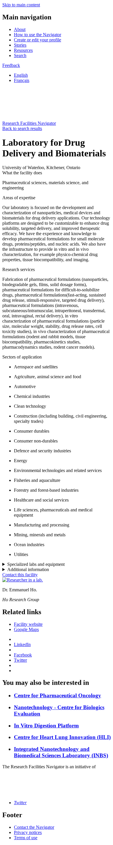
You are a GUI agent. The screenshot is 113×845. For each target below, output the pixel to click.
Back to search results (22, 128)
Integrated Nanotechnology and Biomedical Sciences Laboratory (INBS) (61, 752)
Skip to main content (21, 4)
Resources (23, 50)
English (21, 75)
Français (21, 80)
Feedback (11, 65)
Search (20, 55)
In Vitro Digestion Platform (46, 726)
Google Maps (26, 629)
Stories (20, 45)
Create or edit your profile (37, 39)
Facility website (28, 624)
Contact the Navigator (34, 827)
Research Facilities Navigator (29, 123)
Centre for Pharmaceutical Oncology (57, 695)
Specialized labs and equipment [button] (36, 564)
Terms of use (25, 837)
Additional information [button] (28, 569)
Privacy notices (28, 832)
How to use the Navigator (37, 34)
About (19, 29)
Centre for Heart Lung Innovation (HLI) (62, 737)
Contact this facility (20, 574)
